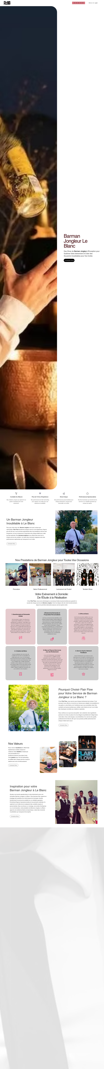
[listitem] (20, 627)
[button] (94, 552)
